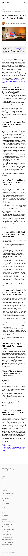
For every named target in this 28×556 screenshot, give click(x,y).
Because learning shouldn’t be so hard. (10, 552)
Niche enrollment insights (7, 81)
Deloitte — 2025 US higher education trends (13, 445)
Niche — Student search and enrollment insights (14, 447)
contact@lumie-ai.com (9, 470)
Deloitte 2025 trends (19, 79)
